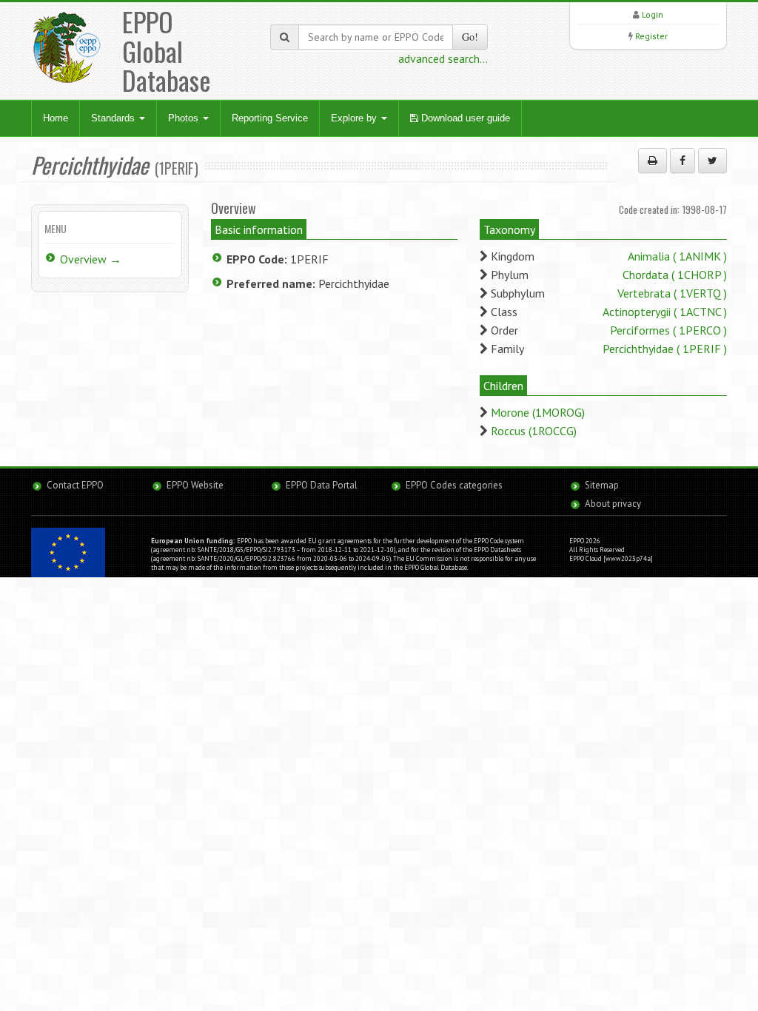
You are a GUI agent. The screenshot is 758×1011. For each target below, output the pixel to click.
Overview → (90, 259)
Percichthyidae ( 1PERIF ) (665, 348)
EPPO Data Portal (322, 485)
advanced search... (443, 58)
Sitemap (602, 485)
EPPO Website (195, 485)
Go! (470, 37)
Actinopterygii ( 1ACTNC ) (665, 311)
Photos (184, 118)
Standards (114, 118)
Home (55, 118)
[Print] (652, 160)
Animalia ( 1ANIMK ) (677, 256)
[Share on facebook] (682, 160)
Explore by (355, 118)
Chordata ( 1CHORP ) (675, 274)
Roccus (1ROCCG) (534, 430)
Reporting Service (270, 118)
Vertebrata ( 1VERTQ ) (672, 293)
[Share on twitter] (712, 160)
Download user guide (464, 118)
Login (652, 14)
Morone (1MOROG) (538, 412)
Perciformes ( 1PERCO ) (668, 330)
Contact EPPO (75, 485)
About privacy (613, 503)
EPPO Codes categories (454, 485)
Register (651, 35)
